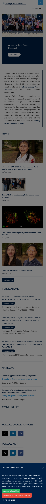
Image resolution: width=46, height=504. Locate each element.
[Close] (43, 467)
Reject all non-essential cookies (16, 495)
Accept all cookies (11, 491)
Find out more (9, 499)
